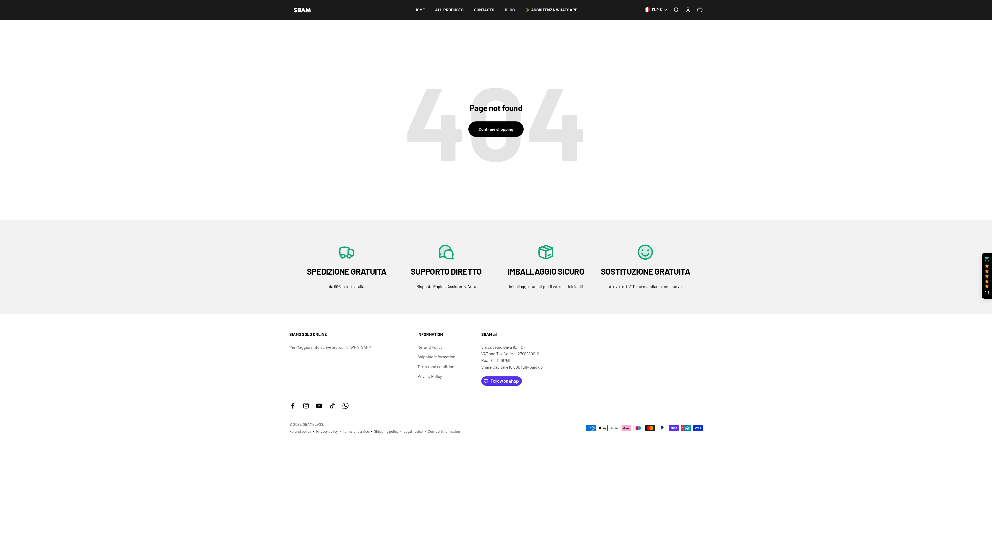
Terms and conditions (436, 366)
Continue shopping (496, 129)
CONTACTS (484, 9)
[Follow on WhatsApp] (345, 405)
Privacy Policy (429, 376)
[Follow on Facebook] (292, 405)
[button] (987, 276)
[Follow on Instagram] (306, 405)
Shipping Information (436, 356)
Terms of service (356, 431)
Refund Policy (429, 347)
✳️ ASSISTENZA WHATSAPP (551, 9)
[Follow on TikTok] (332, 405)
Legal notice (413, 431)
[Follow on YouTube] (319, 405)
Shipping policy (386, 431)
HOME (419, 9)
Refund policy (300, 431)
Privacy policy (327, 431)
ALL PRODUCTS (449, 9)
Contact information (444, 431)
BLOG (510, 9)
